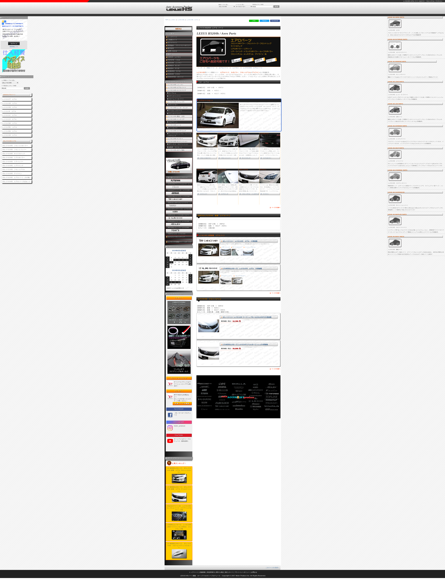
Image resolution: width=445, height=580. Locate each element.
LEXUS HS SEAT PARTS (396, 148)
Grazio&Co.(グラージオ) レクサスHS (179, 209)
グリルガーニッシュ (226, 275)
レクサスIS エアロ (9, 111)
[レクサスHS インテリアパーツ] (395, 137)
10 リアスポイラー (266, 158)
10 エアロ (204, 82)
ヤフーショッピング (179, 378)
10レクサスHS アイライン (12, 173)
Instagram (179, 422)
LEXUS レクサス (174, 57)
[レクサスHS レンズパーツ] (395, 92)
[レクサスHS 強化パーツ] (395, 247)
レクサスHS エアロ (9, 107)
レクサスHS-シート (174, 125)
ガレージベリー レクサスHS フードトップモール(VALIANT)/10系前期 (247, 317)
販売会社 (171, 48)
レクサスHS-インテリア (176, 119)
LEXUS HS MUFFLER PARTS (397, 214)
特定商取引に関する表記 (215, 572)
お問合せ (254, 572)
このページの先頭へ (272, 567)
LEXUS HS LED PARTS (395, 103)
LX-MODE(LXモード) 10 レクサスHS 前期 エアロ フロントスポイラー (179, 470)
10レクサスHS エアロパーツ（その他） (16, 177)
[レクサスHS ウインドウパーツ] (395, 72)
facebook (179, 409)
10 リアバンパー (202, 193)
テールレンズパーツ (175, 110)
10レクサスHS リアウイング (12, 165)
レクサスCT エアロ (9, 99)
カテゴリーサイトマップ (176, 237)
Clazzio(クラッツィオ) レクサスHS (179, 190)
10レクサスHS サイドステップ (13, 153)
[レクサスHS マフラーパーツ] (395, 225)
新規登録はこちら (14, 46)
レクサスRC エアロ (9, 127)
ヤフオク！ (179, 391)
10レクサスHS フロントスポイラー (15, 145)
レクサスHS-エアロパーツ (177, 87)
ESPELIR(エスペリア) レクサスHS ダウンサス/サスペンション (180, 196)
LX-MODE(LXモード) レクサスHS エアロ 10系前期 (242, 268)
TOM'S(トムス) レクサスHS (176, 233)
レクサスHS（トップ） (176, 84)
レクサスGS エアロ (9, 103)
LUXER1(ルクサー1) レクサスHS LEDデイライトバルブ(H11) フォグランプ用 (180, 526)
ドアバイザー (173, 105)
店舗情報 (203, 572)
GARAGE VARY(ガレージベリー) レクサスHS (180, 202)
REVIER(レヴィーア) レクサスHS (178, 227)
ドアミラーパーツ (174, 96)
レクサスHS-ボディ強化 (176, 150)
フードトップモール (250, 247)
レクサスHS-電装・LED (176, 116)
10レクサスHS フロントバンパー (14, 149)
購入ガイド (229, 572)
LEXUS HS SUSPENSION (396, 192)
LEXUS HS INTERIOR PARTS (397, 125)
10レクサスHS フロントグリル (13, 169)
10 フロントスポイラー (204, 158)
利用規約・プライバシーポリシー (179, 45)
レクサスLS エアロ (9, 119)
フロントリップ (225, 247)
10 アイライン (265, 193)
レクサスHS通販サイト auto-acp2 (180, 242)
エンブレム (172, 93)
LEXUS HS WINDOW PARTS (397, 61)
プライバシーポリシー (242, 572)
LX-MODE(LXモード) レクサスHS (178, 221)
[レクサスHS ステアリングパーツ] (395, 181)
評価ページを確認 (182, 403)
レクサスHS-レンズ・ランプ (178, 108)
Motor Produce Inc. (243, 575)
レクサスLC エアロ (9, 115)
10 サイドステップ (245, 158)
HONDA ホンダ (174, 65)
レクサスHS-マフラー (175, 138)
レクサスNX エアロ (9, 123)
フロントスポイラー (240, 275)
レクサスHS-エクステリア (177, 90)
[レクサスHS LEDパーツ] (395, 114)
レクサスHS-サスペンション (178, 141)
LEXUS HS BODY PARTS (396, 236)
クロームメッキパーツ (176, 99)
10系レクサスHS (174, 172)
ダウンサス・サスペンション (178, 144)
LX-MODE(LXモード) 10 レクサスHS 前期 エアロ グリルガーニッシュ (179, 489)
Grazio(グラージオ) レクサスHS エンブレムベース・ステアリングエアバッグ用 (179, 508)
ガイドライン (172, 42)
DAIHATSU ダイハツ (176, 77)
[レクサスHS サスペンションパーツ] (395, 203)
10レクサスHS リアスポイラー (13, 157)
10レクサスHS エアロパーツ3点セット (16, 181)
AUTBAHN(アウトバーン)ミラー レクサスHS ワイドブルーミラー (180, 184)
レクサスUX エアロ (9, 135)
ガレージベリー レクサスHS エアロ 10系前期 (240, 241)
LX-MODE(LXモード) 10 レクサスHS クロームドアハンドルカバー (179, 545)
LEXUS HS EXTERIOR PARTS (397, 39)
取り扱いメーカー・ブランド (178, 177)
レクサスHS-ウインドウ (176, 102)
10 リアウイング (223, 193)
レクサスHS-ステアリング (177, 131)
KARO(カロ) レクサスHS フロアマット (180, 215)
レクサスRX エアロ (9, 131)
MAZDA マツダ (173, 68)
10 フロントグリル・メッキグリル (249, 193)
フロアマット (173, 122)
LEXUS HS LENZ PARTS (396, 81)
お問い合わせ (172, 51)
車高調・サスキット (175, 147)
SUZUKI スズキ (174, 74)
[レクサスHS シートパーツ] (395, 159)
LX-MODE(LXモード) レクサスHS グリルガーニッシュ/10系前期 (245, 344)
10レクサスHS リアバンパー (12, 161)
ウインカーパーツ (174, 113)
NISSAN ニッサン (175, 63)
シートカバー (173, 128)
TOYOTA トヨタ (174, 60)
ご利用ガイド (172, 40)
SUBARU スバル (174, 71)
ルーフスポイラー (237, 247)
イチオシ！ (179, 298)
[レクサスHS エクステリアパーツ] (395, 50)
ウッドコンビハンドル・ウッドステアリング (179, 134)
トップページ (172, 37)
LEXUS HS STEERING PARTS (397, 170)
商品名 (254, 6)
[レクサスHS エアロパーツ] (395, 28)
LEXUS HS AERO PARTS (396, 17)
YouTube (179, 435)
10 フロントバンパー (225, 158)
